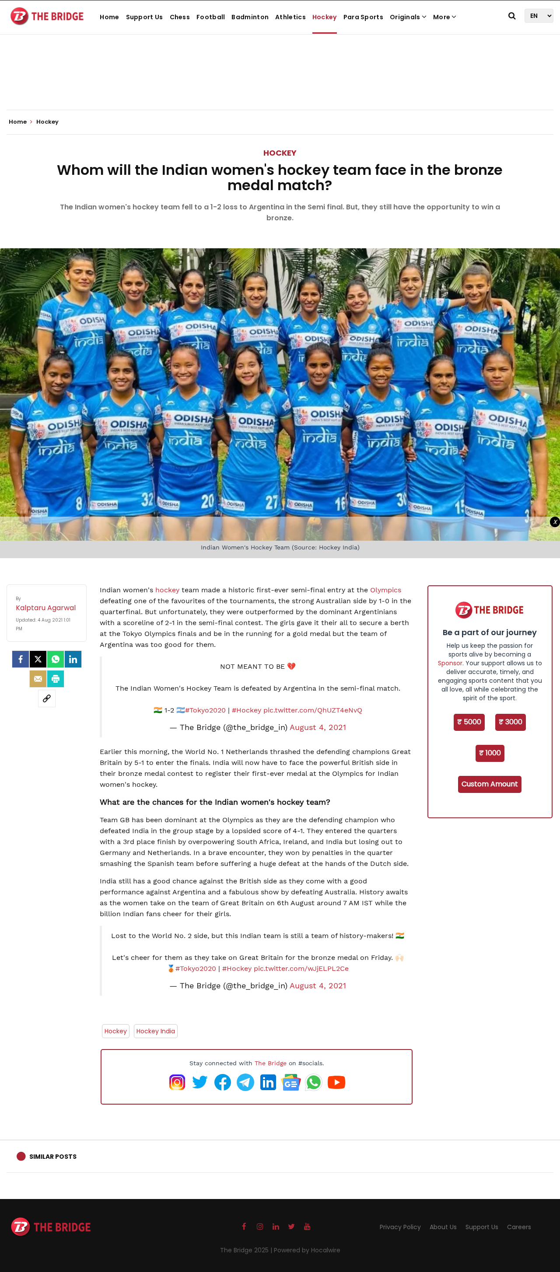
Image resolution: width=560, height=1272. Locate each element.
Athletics (290, 17)
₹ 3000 (510, 722)
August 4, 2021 (318, 727)
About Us (443, 1227)
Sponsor (450, 663)
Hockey (324, 17)
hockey (167, 590)
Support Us (144, 17)
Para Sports (363, 17)
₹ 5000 (469, 722)
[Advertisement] (280, 83)
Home (109, 17)
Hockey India (155, 1031)
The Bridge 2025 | (247, 1250)
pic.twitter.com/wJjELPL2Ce (301, 968)
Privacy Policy (400, 1227)
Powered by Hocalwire (307, 1250)
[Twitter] (38, 659)
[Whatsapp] (55, 659)
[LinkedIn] (73, 659)
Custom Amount (490, 784)
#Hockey (246, 710)
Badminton (250, 17)
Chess (180, 17)
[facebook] (20, 659)
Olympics (385, 590)
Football (210, 17)
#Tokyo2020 (205, 710)
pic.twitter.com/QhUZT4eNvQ (312, 710)
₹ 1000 (490, 753)
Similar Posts (53, 1156)
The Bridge (271, 1063)
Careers (519, 1227)
